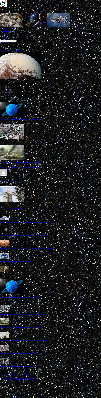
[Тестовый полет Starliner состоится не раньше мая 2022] (12, 201)
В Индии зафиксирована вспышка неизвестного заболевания (18, 353)
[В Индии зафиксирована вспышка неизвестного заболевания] (4, 350)
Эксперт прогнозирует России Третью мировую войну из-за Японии (20, 162)
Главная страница (7, 28)
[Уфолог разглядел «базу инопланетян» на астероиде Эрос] (4, 363)
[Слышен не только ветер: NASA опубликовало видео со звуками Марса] (4, 272)
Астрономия (6, 31)
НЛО (4, 37)
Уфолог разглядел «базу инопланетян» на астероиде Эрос (17, 366)
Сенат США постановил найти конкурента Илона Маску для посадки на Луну (23, 235)
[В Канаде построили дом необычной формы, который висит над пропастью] (12, 138)
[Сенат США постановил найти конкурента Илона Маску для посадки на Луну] (4, 232)
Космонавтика (6, 33)
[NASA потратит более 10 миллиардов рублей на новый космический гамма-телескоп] (4, 219)
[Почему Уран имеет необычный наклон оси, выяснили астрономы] (12, 116)
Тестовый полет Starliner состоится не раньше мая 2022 (16, 206)
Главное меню (3, 42)
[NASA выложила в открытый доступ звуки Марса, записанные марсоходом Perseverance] (4, 245)
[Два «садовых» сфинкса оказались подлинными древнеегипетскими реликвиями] (4, 337)
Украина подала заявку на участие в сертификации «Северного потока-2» (20, 379)
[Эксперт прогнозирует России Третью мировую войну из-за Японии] (12, 159)
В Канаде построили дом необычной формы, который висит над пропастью (22, 141)
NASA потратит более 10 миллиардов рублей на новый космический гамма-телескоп (25, 222)
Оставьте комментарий (16, 50)
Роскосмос (5, 36)
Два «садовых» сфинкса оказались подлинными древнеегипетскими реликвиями (24, 340)
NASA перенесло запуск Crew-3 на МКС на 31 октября (16, 261)
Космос (4, 32)
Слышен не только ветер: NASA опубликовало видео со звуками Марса (21, 274)
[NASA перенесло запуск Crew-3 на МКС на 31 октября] (4, 259)
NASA (4, 34)
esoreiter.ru (7, 97)
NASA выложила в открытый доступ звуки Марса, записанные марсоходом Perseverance (26, 248)
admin (8, 50)
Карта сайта (5, 38)
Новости (5, 29)
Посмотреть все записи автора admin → (9, 181)
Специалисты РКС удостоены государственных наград (16, 374)
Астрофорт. (2, 8)
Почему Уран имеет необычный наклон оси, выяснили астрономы (20, 119)
